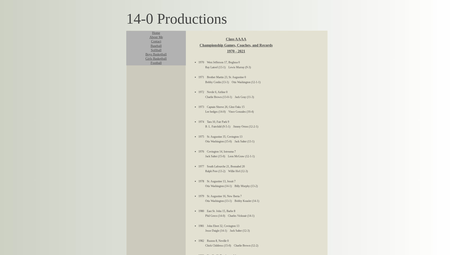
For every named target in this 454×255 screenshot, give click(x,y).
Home (156, 33)
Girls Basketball (156, 58)
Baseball (156, 46)
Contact (156, 41)
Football (156, 63)
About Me (156, 37)
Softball (156, 50)
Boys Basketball (156, 54)
